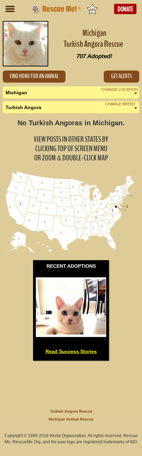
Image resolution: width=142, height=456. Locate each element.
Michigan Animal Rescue (71, 419)
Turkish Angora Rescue (71, 411)
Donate (125, 9)
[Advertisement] (71, 383)
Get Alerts (121, 76)
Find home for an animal (34, 76)
